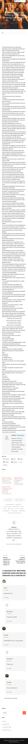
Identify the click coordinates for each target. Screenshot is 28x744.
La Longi (16, 508)
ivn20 (5, 588)
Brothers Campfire (19, 499)
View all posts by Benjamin (14, 544)
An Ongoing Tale (8, 499)
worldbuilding (22, 510)
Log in (4, 721)
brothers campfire (7, 506)
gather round (10, 508)
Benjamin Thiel (18, 504)
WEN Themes (16, 741)
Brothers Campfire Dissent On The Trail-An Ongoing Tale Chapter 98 (19, 479)
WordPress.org (7, 730)
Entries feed (6, 724)
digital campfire (16, 506)
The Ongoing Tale (6, 510)
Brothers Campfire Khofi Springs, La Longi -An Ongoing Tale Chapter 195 (7, 489)
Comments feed (7, 727)
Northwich (22, 508)
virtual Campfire (14, 510)
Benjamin (20, 435)
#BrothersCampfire (10, 504)
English (18, 1)
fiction (5, 508)
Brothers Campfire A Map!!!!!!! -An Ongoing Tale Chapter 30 (7, 479)
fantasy (22, 506)
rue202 (6, 635)
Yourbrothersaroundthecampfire (14, 513)
